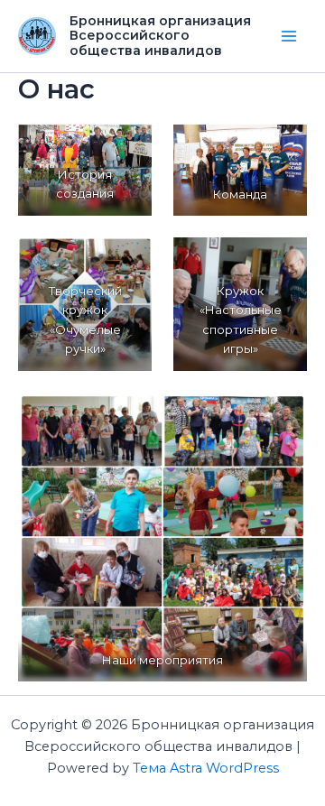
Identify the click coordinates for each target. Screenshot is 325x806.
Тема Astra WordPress (206, 768)
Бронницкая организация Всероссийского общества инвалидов (160, 36)
